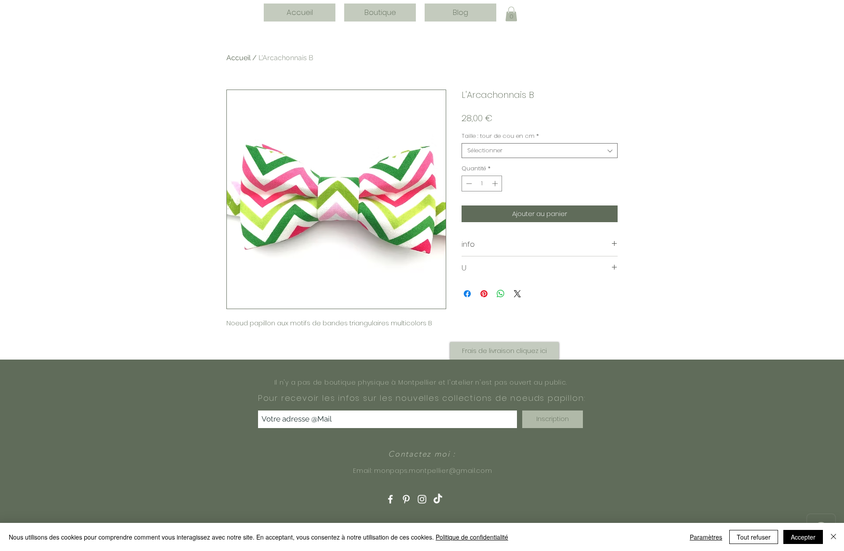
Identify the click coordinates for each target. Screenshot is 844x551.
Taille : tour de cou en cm (500, 136)
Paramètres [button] (706, 537)
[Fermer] (833, 537)
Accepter (803, 537)
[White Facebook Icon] (390, 499)
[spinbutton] (482, 183)
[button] (511, 14)
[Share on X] (517, 293)
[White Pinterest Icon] (406, 499)
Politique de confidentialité (472, 537)
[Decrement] (468, 183)
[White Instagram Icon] (422, 499)
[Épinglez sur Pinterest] (484, 293)
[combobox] (540, 150)
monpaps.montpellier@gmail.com (433, 470)
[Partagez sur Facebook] (467, 293)
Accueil (238, 58)
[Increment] (496, 183)
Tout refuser (754, 537)
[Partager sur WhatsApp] (500, 293)
